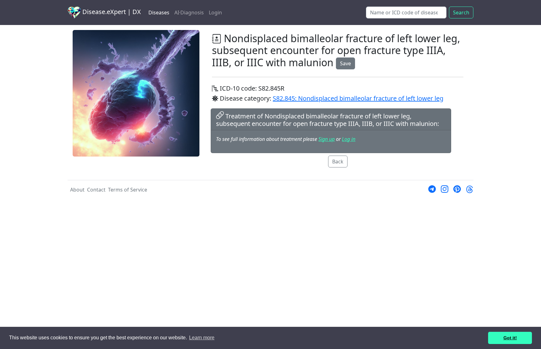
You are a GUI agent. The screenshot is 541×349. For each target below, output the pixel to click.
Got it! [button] (510, 337)
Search (461, 12)
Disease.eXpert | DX (111, 11)
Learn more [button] (201, 337)
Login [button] (215, 12)
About (77, 189)
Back (337, 161)
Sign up (326, 139)
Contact (96, 189)
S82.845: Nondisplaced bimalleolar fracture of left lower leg (358, 98)
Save (345, 63)
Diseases (158, 12)
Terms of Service (127, 189)
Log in (348, 139)
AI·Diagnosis (189, 12)
